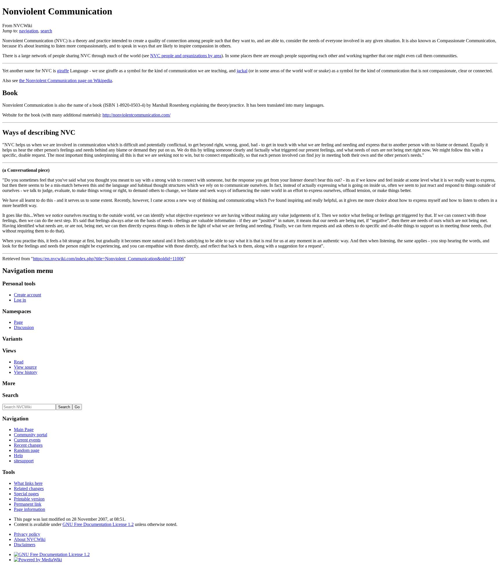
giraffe (63, 70)
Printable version (29, 498)
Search (10, 395)
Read (18, 361)
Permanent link (27, 504)
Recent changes (28, 445)
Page (18, 322)
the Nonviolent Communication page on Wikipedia (65, 80)
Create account (27, 294)
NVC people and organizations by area (185, 55)
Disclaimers (24, 544)
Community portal (30, 434)
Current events (27, 439)
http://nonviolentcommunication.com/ (136, 114)
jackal (242, 70)
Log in (20, 300)
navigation (28, 30)
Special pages (26, 493)
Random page (26, 450)
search (46, 30)
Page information (29, 509)
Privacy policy (27, 534)
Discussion (24, 327)
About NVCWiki (29, 539)
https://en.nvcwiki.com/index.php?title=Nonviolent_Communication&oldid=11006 (108, 258)
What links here (28, 483)
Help (18, 455)
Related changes (29, 488)
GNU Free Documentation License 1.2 (98, 524)
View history (25, 372)
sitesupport (24, 460)
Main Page (24, 429)
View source (25, 367)
